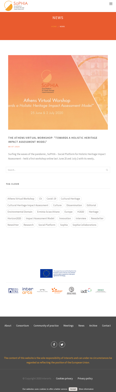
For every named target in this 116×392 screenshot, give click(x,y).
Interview (81, 218)
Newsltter (13, 224)
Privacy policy (85, 378)
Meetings (68, 325)
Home (54, 26)
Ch (40, 198)
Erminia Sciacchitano (48, 211)
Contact (106, 325)
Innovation (65, 218)
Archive (93, 325)
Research (29, 224)
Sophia (64, 224)
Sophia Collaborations (84, 224)
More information (86, 389)
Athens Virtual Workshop (21, 198)
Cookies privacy (64, 378)
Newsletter (97, 218)
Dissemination (74, 205)
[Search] (107, 170)
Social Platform (46, 224)
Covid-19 (51, 198)
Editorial (91, 205)
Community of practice (46, 325)
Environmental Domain (20, 211)
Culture (57, 205)
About (8, 325)
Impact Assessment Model (40, 218)
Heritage (93, 211)
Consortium (22, 325)
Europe (68, 211)
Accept (73, 389)
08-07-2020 (14, 146)
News (81, 325)
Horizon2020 (14, 218)
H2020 (80, 211)
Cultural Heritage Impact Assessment (28, 205)
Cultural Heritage (70, 198)
